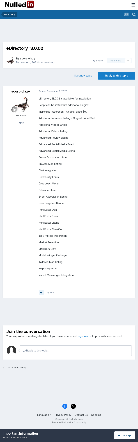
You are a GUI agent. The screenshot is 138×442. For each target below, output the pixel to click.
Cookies (96, 414)
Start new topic (83, 75)
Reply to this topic (116, 75)
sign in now (84, 336)
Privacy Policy (63, 414)
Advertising (47, 62)
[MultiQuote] (41, 292)
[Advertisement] (69, 30)
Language (43, 414)
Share (99, 60)
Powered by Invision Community (69, 422)
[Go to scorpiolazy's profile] (10, 60)
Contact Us (81, 414)
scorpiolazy (27, 58)
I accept (126, 435)
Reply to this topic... (37, 350)
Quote (50, 292)
